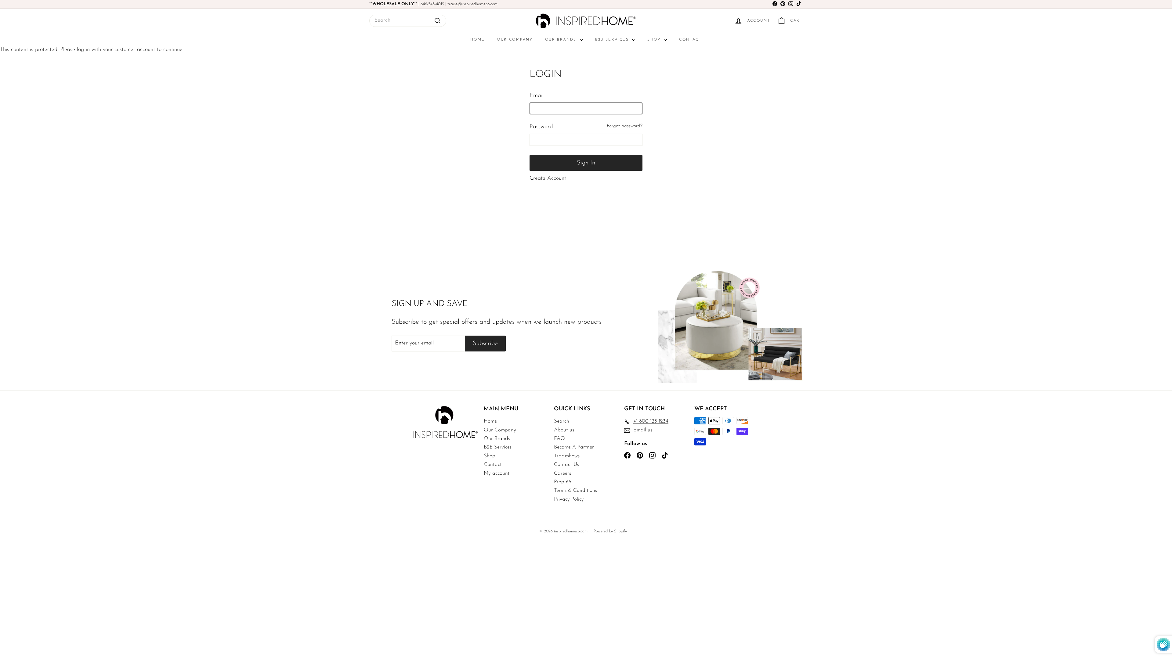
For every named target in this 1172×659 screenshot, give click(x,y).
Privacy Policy (569, 499)
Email (537, 96)
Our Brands (561, 39)
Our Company (515, 39)
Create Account (548, 178)
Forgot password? (624, 126)
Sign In (586, 163)
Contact (690, 39)
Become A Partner (574, 447)
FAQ (559, 438)
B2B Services (613, 39)
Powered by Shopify (610, 531)
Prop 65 (562, 481)
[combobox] (407, 21)
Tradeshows (567, 456)
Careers (562, 473)
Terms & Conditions (575, 490)
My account (497, 473)
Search (561, 421)
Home (477, 39)
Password (541, 127)
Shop (654, 39)
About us (564, 430)
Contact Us (566, 464)
